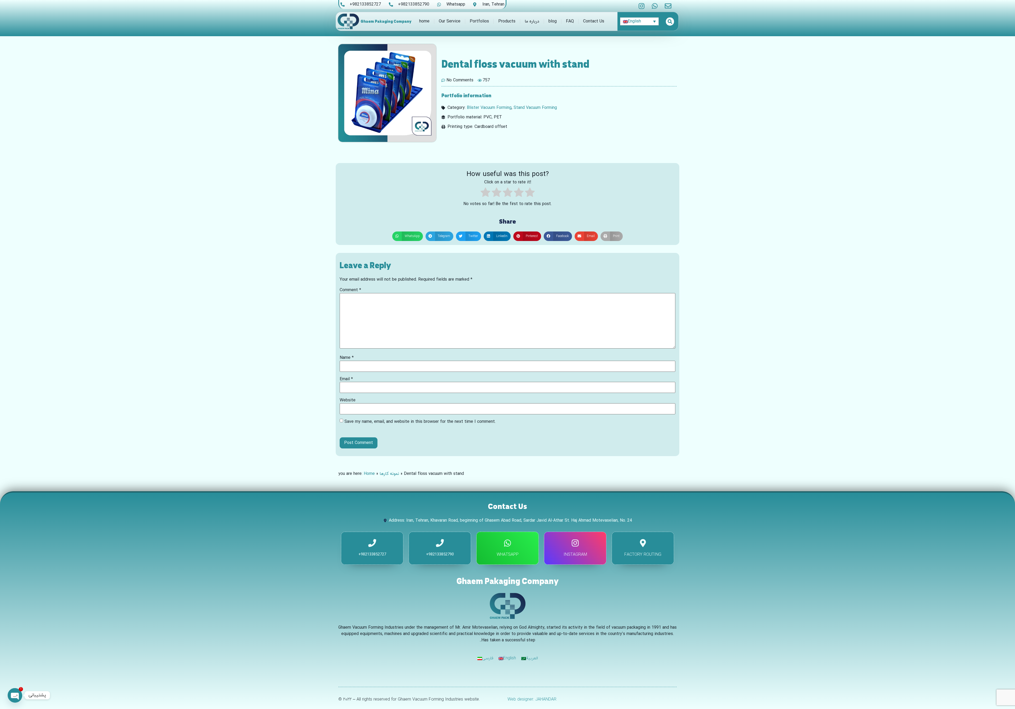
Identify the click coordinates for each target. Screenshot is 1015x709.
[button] (407, 236)
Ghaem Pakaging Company (386, 21)
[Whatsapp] (655, 6)
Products (506, 21)
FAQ (570, 21)
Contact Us (593, 21)
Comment (350, 290)
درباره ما (532, 21)
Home (369, 474)
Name (347, 358)
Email (346, 379)
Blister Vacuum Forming (489, 108)
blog (552, 21)
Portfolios (479, 21)
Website (348, 400)
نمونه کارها (389, 474)
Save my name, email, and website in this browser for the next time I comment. (420, 422)
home (424, 21)
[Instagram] (641, 6)
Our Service (449, 21)
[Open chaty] (15, 695)
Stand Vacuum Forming (535, 108)
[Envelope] (668, 6)
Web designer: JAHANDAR (532, 699)
